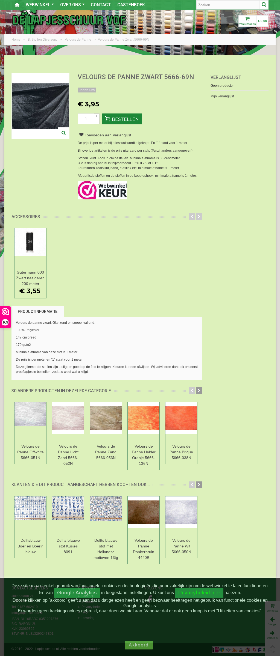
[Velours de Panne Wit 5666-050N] (181, 516)
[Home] (16, 5)
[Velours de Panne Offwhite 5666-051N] (30, 422)
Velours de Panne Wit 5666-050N (181, 546)
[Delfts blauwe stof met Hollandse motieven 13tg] (106, 516)
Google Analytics (77, 592)
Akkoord (139, 645)
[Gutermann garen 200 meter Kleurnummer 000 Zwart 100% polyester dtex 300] (30, 248)
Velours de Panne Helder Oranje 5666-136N (144, 455)
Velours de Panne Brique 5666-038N (181, 452)
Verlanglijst (226, 77)
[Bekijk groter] (63, 133)
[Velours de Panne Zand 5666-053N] (106, 422)
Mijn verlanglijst (222, 96)
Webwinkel (38, 4)
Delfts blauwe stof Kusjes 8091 (68, 546)
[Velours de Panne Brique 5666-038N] (181, 422)
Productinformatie (37, 311)
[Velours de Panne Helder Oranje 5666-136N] (143, 422)
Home (16, 39)
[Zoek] (264, 5)
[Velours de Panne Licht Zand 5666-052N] (68, 422)
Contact (101, 4)
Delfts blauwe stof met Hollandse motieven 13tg (106, 549)
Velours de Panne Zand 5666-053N (105, 452)
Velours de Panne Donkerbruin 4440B (143, 549)
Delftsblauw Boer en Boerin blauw (30, 546)
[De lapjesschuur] (68, 20)
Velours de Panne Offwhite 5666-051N (30, 452)
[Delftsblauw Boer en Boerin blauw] (30, 516)
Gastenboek (131, 4)
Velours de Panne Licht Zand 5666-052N (68, 455)
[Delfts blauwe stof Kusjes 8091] (68, 516)
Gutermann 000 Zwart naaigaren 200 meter (30, 278)
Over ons (70, 4)
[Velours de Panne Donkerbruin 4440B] (143, 516)
